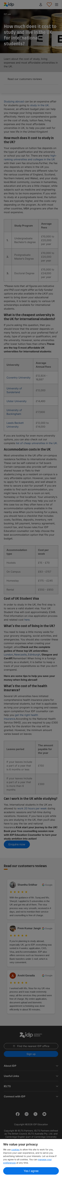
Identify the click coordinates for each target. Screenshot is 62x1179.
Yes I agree (31, 1171)
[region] (31, 1159)
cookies (15, 1149)
